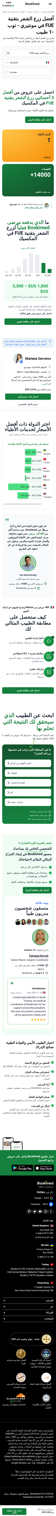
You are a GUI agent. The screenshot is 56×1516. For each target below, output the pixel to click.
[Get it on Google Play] (22, 1168)
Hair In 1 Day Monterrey (28, 372)
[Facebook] (51, 1211)
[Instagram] (45, 1211)
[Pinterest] (29, 1211)
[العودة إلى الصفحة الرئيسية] (32, 3)
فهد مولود (13, 204)
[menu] (50, 4)
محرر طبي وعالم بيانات (34, 207)
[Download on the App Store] (44, 1168)
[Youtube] (40, 1211)
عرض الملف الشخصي (28, 404)
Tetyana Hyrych (38, 955)
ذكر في (49, 1192)
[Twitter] (34, 1211)
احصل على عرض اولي (28, 396)
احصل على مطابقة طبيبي (14, 1512)
